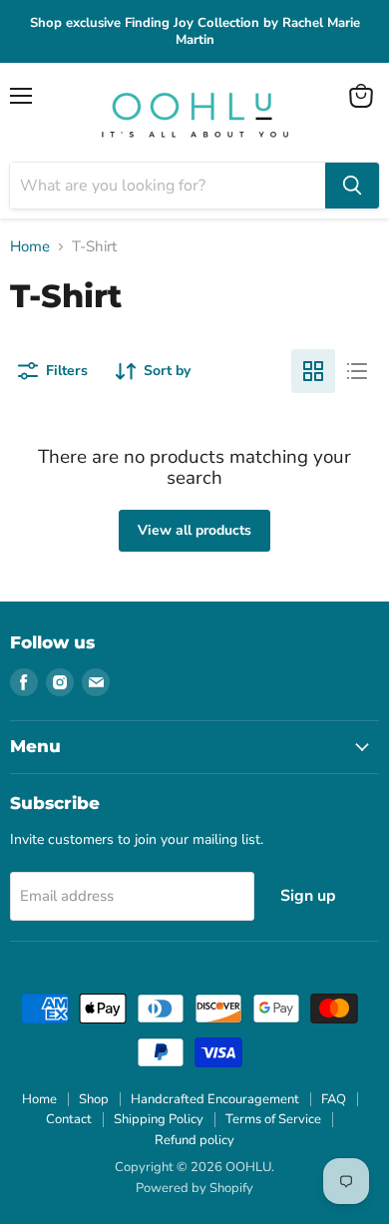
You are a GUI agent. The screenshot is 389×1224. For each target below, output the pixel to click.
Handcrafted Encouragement (215, 1099)
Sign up (308, 896)
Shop (94, 1099)
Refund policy (194, 1140)
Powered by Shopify (194, 1188)
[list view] (357, 371)
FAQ (333, 1099)
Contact (69, 1119)
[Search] (352, 185)
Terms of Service (273, 1119)
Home (30, 246)
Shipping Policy (158, 1119)
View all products (194, 530)
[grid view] (313, 371)
